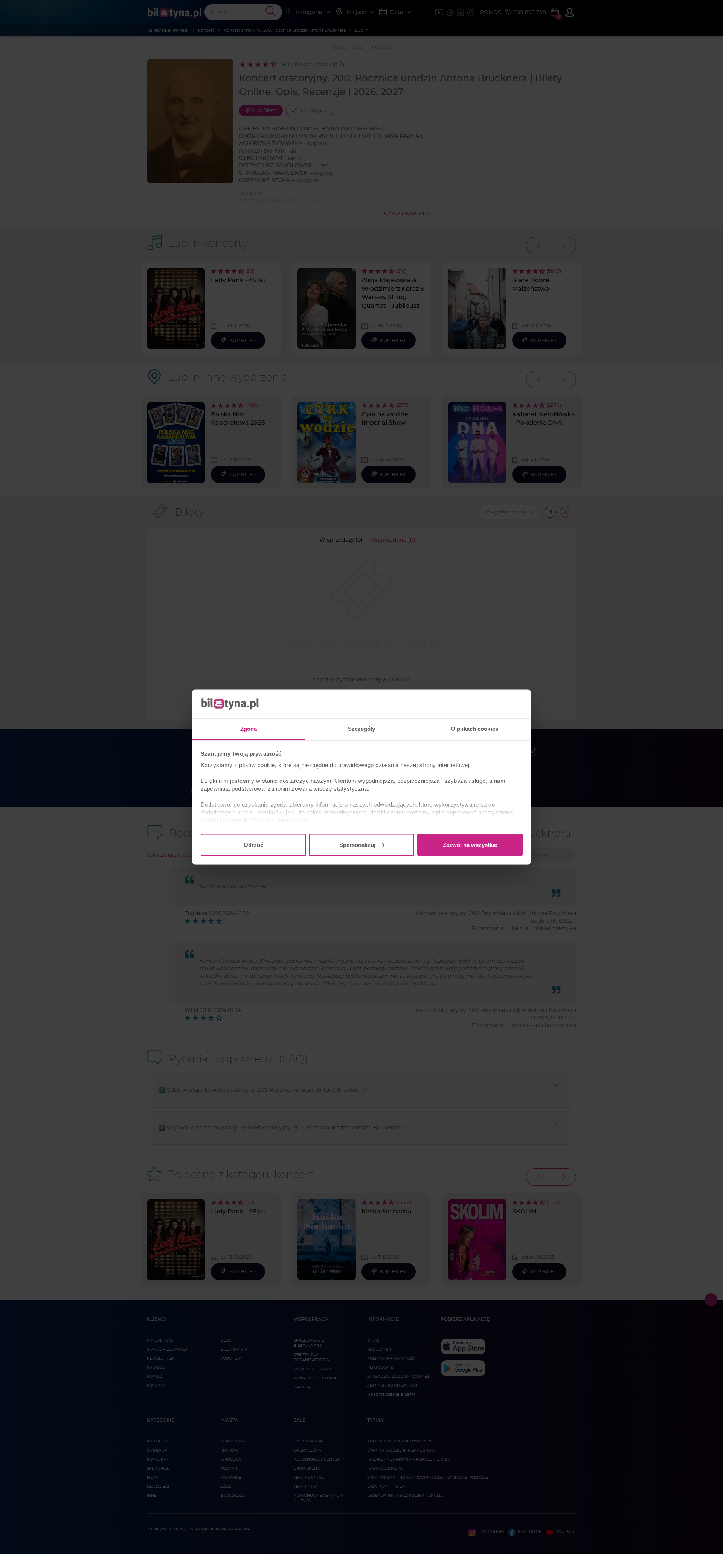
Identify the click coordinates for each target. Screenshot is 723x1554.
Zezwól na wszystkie (470, 844)
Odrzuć (253, 844)
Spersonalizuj (357, 844)
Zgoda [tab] (248, 729)
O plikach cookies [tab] (474, 729)
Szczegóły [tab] (361, 729)
